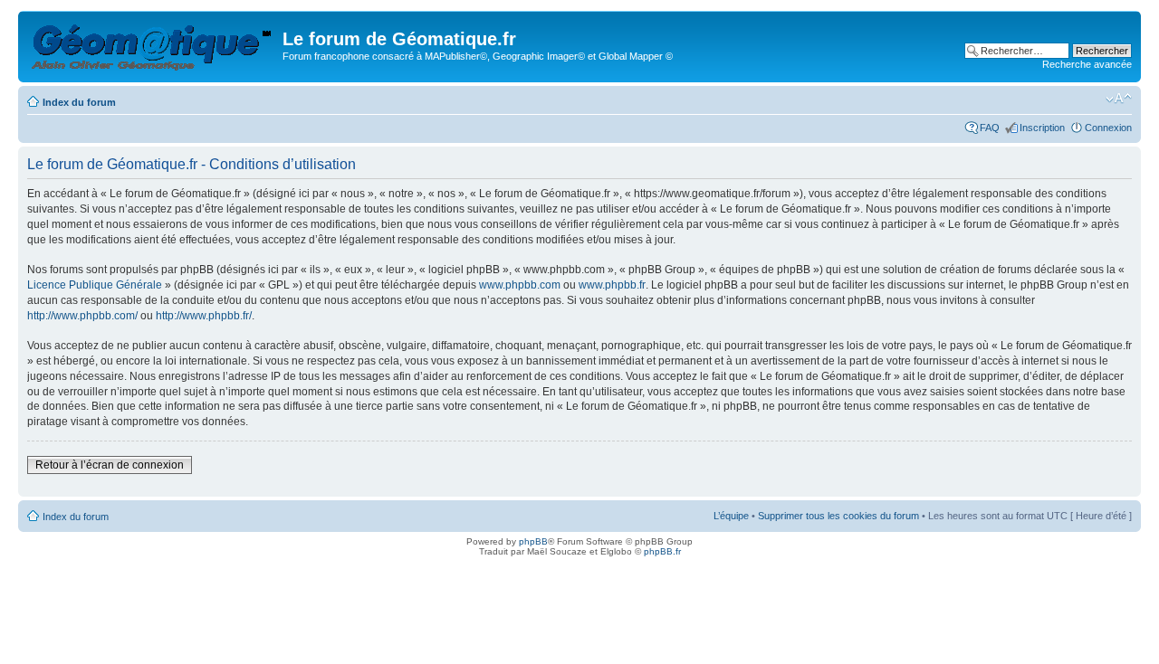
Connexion (1108, 127)
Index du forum (79, 102)
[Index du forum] (153, 43)
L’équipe (731, 515)
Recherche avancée (1087, 64)
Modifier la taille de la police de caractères (1119, 98)
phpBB (533, 541)
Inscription (1042, 127)
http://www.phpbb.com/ (82, 315)
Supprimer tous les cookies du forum (838, 515)
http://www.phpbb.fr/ (204, 315)
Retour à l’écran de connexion (109, 465)
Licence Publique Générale (94, 285)
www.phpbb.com (519, 285)
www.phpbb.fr (612, 285)
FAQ (990, 127)
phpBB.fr (662, 551)
